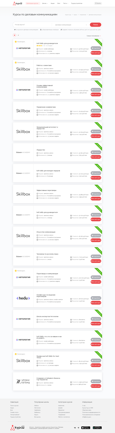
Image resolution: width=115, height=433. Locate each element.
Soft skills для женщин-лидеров (48, 171)
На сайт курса (97, 52)
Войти (99, 3)
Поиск (95, 25)
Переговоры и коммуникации (47, 274)
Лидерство (41, 150)
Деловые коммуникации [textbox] (63, 25)
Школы (44, 3)
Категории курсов (32, 3)
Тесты (65, 3)
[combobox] (71, 25)
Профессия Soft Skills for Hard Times (48, 357)
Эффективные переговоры (46, 190)
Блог (59, 3)
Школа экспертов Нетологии (47, 316)
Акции (52, 3)
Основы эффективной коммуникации (45, 86)
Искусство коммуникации (46, 232)
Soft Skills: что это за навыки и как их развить (49, 337)
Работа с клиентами (44, 65)
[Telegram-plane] (78, 428)
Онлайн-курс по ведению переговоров (46, 295)
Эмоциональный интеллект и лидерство (47, 127)
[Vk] (75, 428)
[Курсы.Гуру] (17, 3)
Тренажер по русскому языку (47, 254)
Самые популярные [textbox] (93, 36)
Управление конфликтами (46, 107)
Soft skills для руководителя (47, 212)
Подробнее (96, 48)
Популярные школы (41, 402)
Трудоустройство (76, 3)
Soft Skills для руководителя (47, 43)
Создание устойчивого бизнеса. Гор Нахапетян (48, 379)
